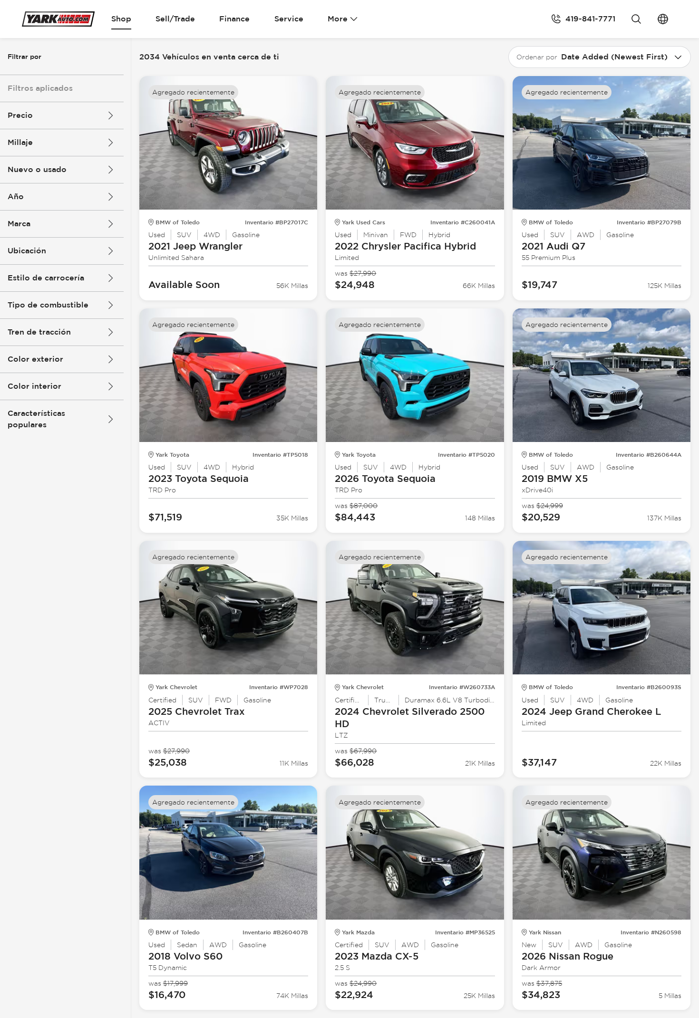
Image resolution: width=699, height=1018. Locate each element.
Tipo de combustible (48, 305)
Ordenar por (536, 57)
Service (288, 19)
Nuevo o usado (37, 169)
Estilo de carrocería (46, 278)
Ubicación (27, 251)
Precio (20, 115)
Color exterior (35, 359)
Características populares (36, 419)
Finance (234, 19)
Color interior (34, 386)
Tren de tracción (39, 332)
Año (16, 196)
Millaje (20, 142)
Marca (19, 224)
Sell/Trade (175, 19)
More (338, 19)
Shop (121, 19)
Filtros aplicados (40, 88)
